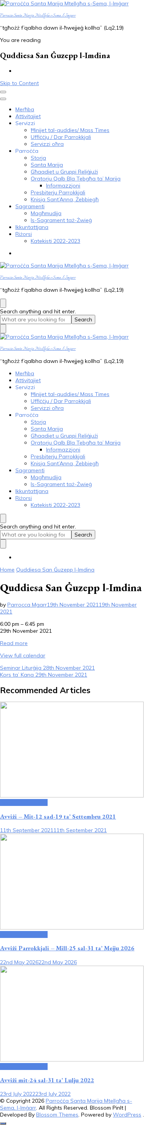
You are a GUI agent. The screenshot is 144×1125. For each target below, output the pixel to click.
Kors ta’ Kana (43, 674)
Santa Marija (47, 164)
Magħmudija (46, 213)
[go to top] (3, 1123)
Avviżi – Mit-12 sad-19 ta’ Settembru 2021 (58, 816)
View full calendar (22, 655)
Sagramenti (30, 206)
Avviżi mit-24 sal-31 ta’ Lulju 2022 (47, 1080)
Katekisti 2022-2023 (55, 240)
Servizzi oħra (47, 143)
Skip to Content (19, 83)
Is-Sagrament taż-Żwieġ (61, 220)
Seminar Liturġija (47, 667)
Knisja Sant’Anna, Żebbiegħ (65, 199)
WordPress (127, 1114)
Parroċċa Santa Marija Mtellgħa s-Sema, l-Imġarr (38, 15)
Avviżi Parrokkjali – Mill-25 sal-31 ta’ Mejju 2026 (67, 948)
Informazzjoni (63, 185)
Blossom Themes (57, 1114)
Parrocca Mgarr (27, 604)
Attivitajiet (28, 116)
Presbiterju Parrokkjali (58, 192)
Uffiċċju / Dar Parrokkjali (61, 137)
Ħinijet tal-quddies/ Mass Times (70, 130)
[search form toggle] (3, 303)
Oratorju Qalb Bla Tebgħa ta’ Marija (76, 178)
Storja (38, 157)
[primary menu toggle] (3, 92)
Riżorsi (23, 234)
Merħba (24, 109)
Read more (14, 643)
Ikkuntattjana (31, 227)
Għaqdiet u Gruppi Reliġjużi (64, 171)
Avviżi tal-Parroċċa (24, 802)
